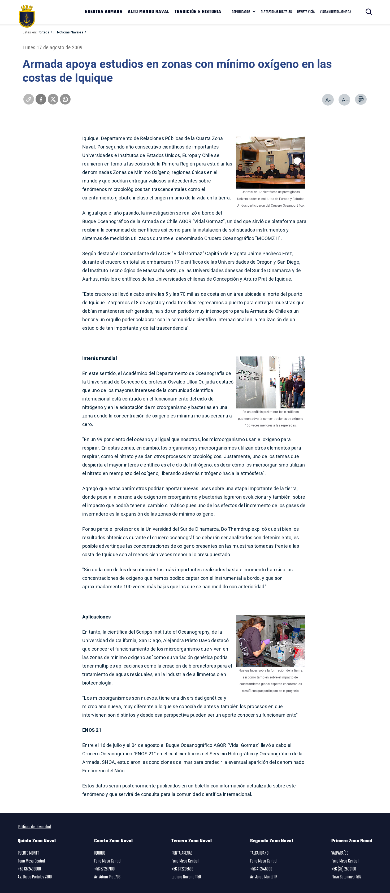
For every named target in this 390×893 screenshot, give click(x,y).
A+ (345, 100)
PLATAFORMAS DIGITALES (276, 12)
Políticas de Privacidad (34, 827)
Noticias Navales (70, 32)
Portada (43, 32)
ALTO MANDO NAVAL (148, 12)
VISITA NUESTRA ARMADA (335, 12)
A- (328, 100)
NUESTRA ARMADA (104, 12)
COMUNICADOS (241, 12)
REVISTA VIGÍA (306, 12)
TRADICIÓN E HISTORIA (198, 12)
